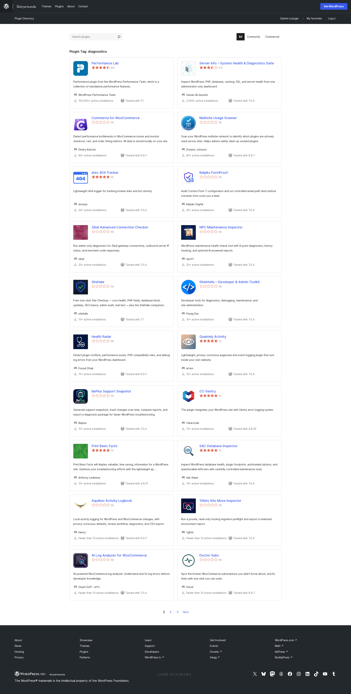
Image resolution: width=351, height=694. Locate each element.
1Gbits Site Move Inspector (220, 501)
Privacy (19, 657)
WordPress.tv (154, 657)
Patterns (85, 657)
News (18, 645)
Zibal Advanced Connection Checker (120, 227)
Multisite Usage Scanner (218, 118)
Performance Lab (105, 63)
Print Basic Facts (104, 446)
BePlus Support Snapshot (111, 391)
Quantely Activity (212, 336)
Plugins (84, 651)
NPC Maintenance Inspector (221, 227)
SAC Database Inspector (218, 446)
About (18, 640)
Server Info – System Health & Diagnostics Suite (236, 63)
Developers (152, 651)
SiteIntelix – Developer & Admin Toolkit (229, 282)
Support (150, 645)
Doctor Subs (209, 555)
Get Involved (218, 640)
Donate (216, 651)
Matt (279, 645)
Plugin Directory (24, 18)
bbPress (281, 651)
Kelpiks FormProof (213, 172)
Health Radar (101, 336)
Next (186, 612)
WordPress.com (286, 640)
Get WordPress (334, 6)
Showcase (86, 640)
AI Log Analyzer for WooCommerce (119, 555)
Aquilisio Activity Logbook (112, 501)
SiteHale (98, 282)
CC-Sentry (207, 391)
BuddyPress (284, 657)
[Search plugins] (119, 36)
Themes (85, 645)
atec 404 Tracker (105, 172)
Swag (215, 657)
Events (214, 645)
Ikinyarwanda (57, 674)
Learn (148, 640)
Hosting (19, 651)
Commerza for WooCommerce (116, 118)
